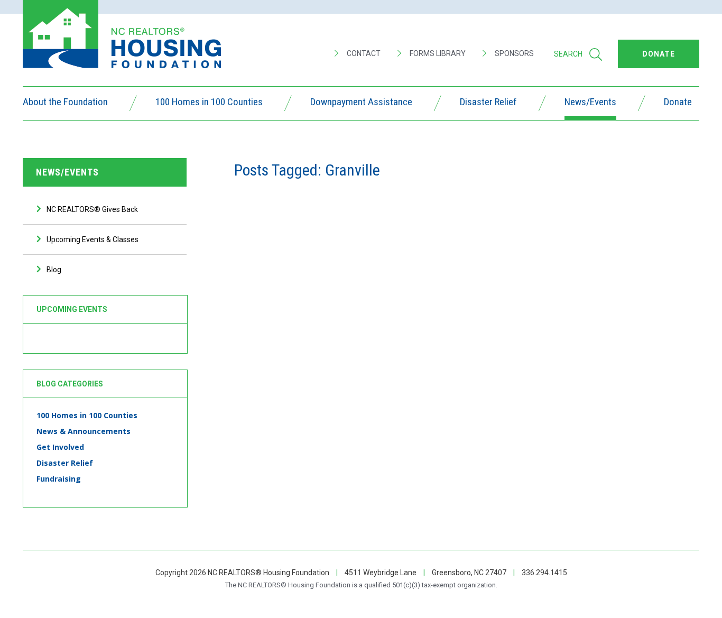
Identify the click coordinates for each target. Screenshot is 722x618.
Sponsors (513, 53)
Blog (54, 269)
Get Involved (60, 447)
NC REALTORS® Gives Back (92, 209)
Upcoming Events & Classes (92, 239)
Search (568, 54)
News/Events (590, 103)
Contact (363, 53)
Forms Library (437, 53)
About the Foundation (65, 103)
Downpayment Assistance (361, 103)
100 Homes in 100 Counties (209, 103)
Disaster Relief (488, 103)
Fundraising (58, 479)
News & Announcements (83, 431)
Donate (678, 103)
